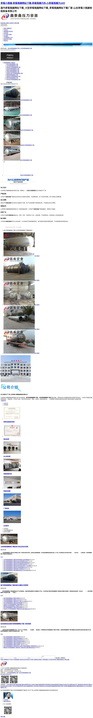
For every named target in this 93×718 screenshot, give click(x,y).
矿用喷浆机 (41, 686)
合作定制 (5, 33)
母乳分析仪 (24, 686)
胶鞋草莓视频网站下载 (12, 78)
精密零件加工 (28, 684)
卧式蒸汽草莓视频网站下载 (13, 79)
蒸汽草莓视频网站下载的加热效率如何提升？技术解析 (17, 565)
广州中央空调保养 (16, 686)
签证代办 (67, 684)
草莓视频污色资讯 (8, 31)
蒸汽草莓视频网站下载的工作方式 (12, 599)
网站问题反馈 (6, 701)
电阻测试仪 (48, 684)
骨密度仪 (81, 684)
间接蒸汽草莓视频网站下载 (13, 76)
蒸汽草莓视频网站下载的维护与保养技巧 (13, 568)
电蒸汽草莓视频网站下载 (12, 70)
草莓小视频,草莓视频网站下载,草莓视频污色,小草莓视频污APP (33, 3)
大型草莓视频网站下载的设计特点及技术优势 (14, 546)
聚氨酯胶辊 (71, 686)
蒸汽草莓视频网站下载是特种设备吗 (12, 638)
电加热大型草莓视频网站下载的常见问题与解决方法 (16, 609)
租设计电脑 (35, 684)
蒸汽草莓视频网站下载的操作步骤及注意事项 (14, 585)
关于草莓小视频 (7, 34)
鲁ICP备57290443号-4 (6, 674)
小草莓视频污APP (8, 37)
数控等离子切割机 (63, 686)
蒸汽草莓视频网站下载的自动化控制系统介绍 (15, 561)
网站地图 (16, 23)
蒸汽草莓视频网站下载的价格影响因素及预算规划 (16, 562)
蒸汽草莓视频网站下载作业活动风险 (12, 607)
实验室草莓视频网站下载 (12, 71)
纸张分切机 (8, 686)
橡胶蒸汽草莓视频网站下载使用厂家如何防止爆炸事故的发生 (19, 647)
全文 (2, 557)
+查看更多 (3, 400)
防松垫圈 (76, 686)
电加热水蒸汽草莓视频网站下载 (14, 73)
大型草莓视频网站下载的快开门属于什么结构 (15, 601)
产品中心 (5, 29)
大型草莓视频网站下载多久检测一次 (12, 644)
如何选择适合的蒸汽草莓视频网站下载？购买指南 (16, 623)
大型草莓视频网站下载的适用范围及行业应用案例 (16, 559)
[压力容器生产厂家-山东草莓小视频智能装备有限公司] (24, 20)
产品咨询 (5, 699)
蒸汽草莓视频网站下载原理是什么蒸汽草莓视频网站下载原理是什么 (20, 646)
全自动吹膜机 (47, 686)
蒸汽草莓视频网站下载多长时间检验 (12, 602)
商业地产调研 (87, 684)
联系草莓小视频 (5, 23)
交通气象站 (16, 684)
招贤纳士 (5, 40)
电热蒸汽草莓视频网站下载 (13, 67)
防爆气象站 (22, 684)
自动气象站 (9, 684)
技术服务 (5, 36)
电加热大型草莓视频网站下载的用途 (12, 604)
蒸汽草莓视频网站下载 (13, 48)
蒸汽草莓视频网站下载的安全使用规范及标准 (15, 564)
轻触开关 (62, 684)
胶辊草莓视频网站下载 (12, 75)
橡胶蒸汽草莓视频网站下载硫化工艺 (12, 605)
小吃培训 (35, 686)
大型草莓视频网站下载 (26, 48)
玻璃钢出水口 (82, 686)
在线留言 (11, 23)
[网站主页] (4, 667)
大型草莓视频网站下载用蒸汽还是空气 (13, 640)
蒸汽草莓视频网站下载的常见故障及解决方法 (15, 567)
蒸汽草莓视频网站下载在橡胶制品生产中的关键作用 (16, 570)
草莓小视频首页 (7, 28)
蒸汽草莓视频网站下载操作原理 (11, 636)
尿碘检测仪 (30, 686)
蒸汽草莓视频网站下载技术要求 (11, 598)
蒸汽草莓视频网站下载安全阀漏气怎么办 (13, 643)
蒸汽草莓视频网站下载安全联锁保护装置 (13, 641)
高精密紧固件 (41, 684)
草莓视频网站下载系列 (9, 62)
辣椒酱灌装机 (54, 686)
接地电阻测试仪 (56, 684)
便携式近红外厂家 (74, 684)
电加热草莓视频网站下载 (12, 68)
